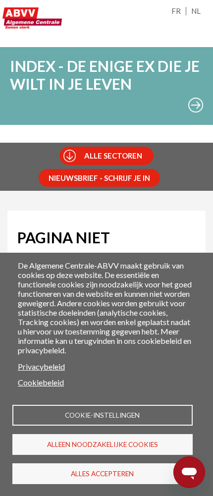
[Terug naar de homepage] (32, 18)
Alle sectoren (113, 155)
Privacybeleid (41, 366)
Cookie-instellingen (102, 415)
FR (176, 10)
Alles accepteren (102, 474)
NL (196, 10)
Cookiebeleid (41, 382)
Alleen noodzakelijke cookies (102, 444)
